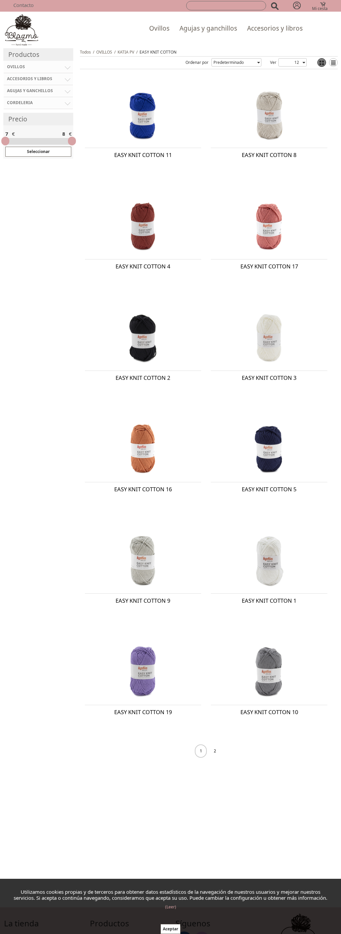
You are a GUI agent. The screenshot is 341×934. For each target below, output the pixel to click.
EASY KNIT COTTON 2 (143, 378)
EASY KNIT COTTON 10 (269, 712)
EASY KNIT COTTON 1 (269, 600)
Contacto (23, 5)
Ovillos (159, 28)
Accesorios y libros (275, 28)
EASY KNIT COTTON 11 (143, 155)
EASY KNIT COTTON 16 (143, 489)
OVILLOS (104, 52)
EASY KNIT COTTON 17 (269, 266)
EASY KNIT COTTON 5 (269, 489)
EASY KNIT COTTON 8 (269, 155)
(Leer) (170, 907)
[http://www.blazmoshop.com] (21, 29)
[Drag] (5, 141)
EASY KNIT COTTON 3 (269, 378)
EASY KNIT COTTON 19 (143, 712)
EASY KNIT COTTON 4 (143, 266)
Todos (85, 52)
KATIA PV (126, 52)
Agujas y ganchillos (208, 28)
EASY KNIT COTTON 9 (143, 600)
